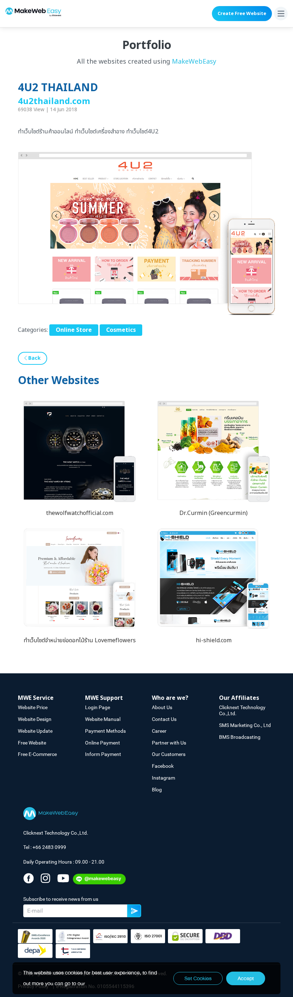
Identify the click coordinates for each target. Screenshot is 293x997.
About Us (162, 707)
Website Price (33, 707)
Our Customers (168, 754)
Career (159, 731)
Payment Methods (105, 731)
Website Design (34, 719)
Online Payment (102, 743)
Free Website (32, 743)
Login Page (97, 707)
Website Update (35, 731)
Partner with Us (169, 743)
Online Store (74, 330)
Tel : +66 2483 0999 (44, 847)
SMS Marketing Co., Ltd (245, 725)
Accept (246, 978)
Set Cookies (198, 978)
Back (34, 358)
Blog (157, 789)
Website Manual (102, 719)
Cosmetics (121, 330)
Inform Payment (103, 754)
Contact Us (164, 719)
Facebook (163, 766)
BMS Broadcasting (239, 737)
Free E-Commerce (37, 754)
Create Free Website (242, 13)
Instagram (163, 778)
